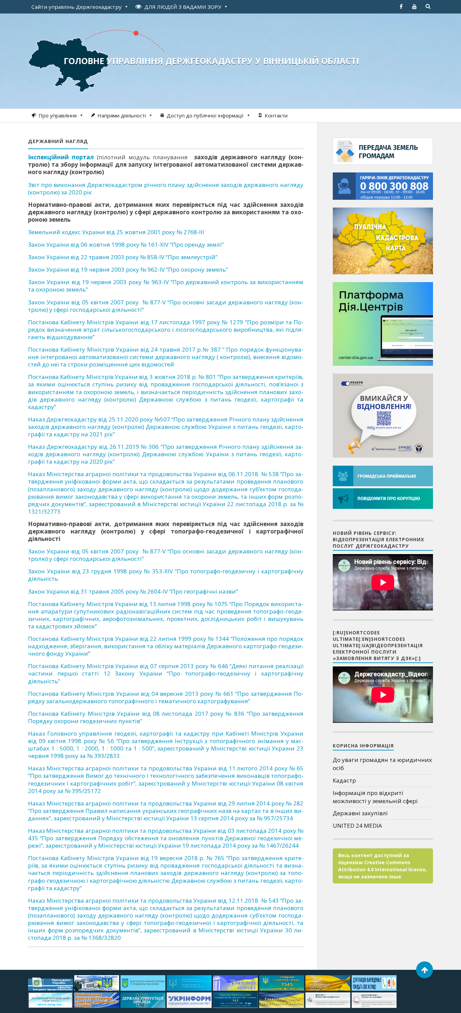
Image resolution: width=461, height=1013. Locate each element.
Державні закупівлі (360, 813)
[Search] (428, 6)
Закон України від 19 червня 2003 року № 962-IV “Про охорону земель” (128, 269)
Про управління (57, 115)
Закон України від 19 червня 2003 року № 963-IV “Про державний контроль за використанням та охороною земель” (165, 285)
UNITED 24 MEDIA (357, 825)
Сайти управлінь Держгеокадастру (76, 6)
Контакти (276, 115)
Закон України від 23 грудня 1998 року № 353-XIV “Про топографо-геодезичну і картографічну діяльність (165, 574)
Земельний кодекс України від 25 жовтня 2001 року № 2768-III (116, 232)
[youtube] (414, 6)
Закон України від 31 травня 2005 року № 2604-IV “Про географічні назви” (133, 591)
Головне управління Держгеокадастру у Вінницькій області (211, 60)
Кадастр (344, 780)
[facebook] (401, 6)
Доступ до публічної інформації (205, 115)
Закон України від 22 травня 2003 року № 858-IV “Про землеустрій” (122, 257)
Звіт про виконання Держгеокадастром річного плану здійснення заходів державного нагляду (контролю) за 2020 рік (165, 188)
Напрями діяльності (122, 115)
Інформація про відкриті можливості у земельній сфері (375, 797)
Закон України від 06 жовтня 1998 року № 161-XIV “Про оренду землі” (126, 244)
